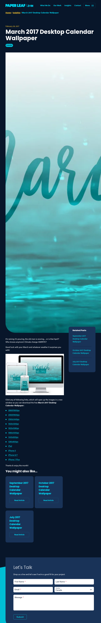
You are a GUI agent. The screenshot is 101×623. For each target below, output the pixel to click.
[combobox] (74, 590)
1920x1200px (13, 424)
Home (8, 12)
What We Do (45, 5)
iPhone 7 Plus (14, 459)
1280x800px (13, 441)
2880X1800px (14, 410)
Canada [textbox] (59, 590)
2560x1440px (13, 419)
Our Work (57, 5)
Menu (87, 5)
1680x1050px (13, 432)
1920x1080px (13, 428)
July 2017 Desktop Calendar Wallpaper (16, 526)
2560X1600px (14, 415)
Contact (77, 5)
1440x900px (13, 437)
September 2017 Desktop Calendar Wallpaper (18, 491)
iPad (10, 446)
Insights (67, 5)
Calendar (9, 45)
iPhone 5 (12, 450)
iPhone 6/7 (13, 455)
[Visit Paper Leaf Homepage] (19, 5)
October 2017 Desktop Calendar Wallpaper (46, 491)
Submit (20, 616)
